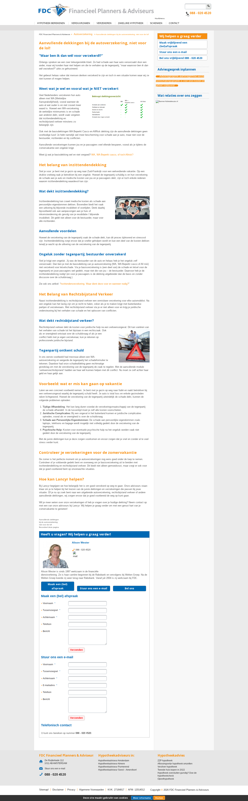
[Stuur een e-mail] (76, 554)
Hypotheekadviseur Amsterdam (113, 760)
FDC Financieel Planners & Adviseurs (54, 34)
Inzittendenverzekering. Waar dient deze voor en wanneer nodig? (95, 283)
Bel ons (129, 588)
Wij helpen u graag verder (180, 36)
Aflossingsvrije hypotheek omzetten (175, 763)
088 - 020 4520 (200, 13)
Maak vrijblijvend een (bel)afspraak (173, 44)
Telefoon (47, 624)
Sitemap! (44, 789)
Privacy (71, 789)
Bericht (46, 631)
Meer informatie (142, 797)
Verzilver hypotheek (167, 766)
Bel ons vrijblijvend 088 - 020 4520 (180, 58)
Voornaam (49, 603)
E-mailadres (50, 685)
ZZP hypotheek (165, 760)
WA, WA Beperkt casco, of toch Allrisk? (112, 154)
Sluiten (159, 797)
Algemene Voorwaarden (91, 789)
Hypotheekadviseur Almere (111, 763)
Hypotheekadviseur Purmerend (113, 766)
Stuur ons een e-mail (93, 588)
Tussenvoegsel (51, 610)
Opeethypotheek (166, 779)
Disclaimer (58, 789)
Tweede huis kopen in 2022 (171, 770)
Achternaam (50, 617)
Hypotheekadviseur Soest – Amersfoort (117, 770)
